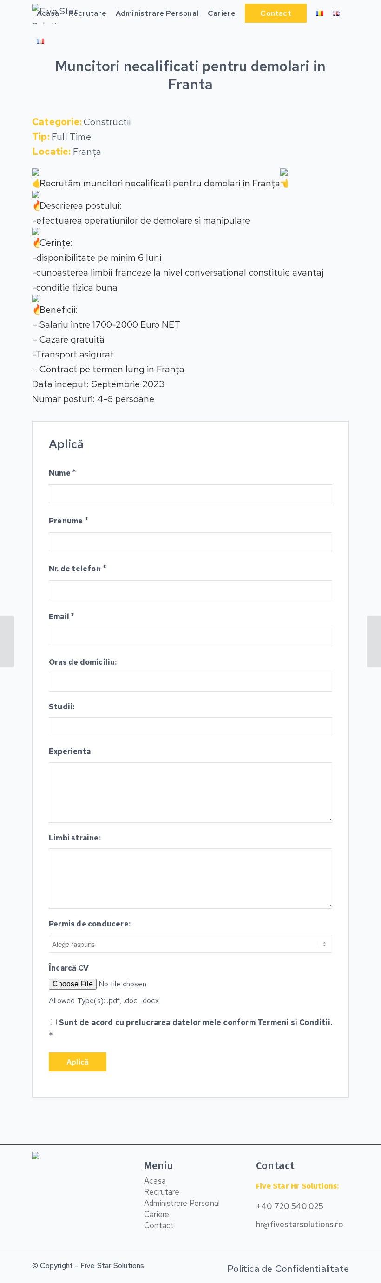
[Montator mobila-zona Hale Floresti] (7, 641)
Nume (62, 472)
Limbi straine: (75, 838)
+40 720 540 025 (289, 1206)
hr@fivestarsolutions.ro (299, 1224)
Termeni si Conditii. (294, 1022)
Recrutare (161, 1192)
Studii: (61, 707)
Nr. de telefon (77, 568)
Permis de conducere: (90, 924)
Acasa (155, 1181)
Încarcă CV (69, 968)
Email (62, 616)
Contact (159, 1225)
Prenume (69, 520)
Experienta (70, 751)
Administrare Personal (182, 1203)
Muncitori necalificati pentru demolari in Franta (190, 75)
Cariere (156, 1214)
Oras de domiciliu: (83, 662)
